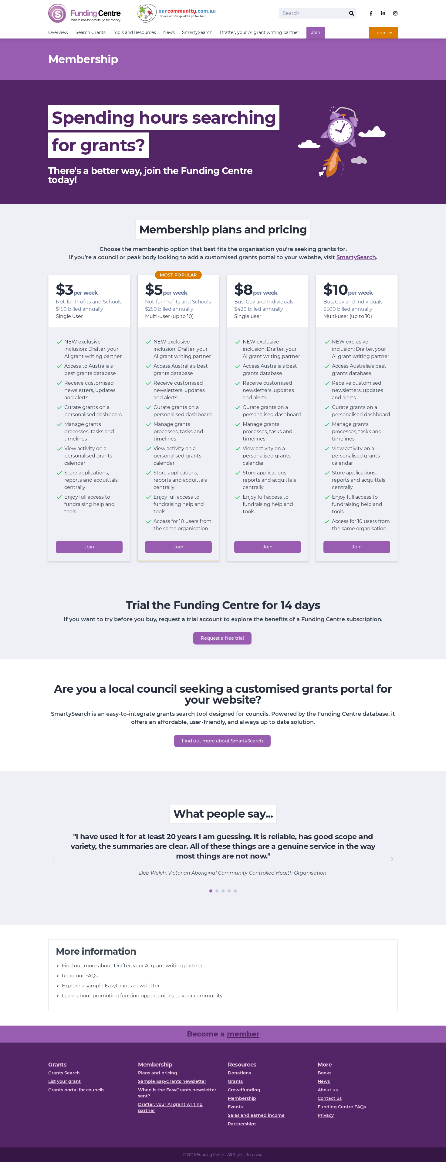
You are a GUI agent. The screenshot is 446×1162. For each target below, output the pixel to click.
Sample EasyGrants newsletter (172, 1081)
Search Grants (91, 32)
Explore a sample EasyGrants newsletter (111, 986)
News (169, 32)
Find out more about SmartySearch (222, 741)
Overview (58, 32)
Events (235, 1107)
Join (315, 32)
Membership (242, 1098)
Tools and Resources (134, 32)
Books (324, 1073)
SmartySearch (197, 32)
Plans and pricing (157, 1073)
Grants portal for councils (76, 1090)
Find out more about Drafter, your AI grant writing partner (132, 966)
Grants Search (64, 1073)
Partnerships (242, 1124)
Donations (239, 1073)
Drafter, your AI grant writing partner (259, 32)
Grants (235, 1081)
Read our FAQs (80, 976)
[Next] (391, 859)
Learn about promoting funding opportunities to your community (142, 996)
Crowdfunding (244, 1090)
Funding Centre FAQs (342, 1107)
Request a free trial (222, 638)
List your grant (64, 1081)
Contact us (330, 1098)
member (243, 1034)
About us (328, 1090)
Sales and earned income (256, 1115)
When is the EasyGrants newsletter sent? (177, 1093)
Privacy (326, 1115)
